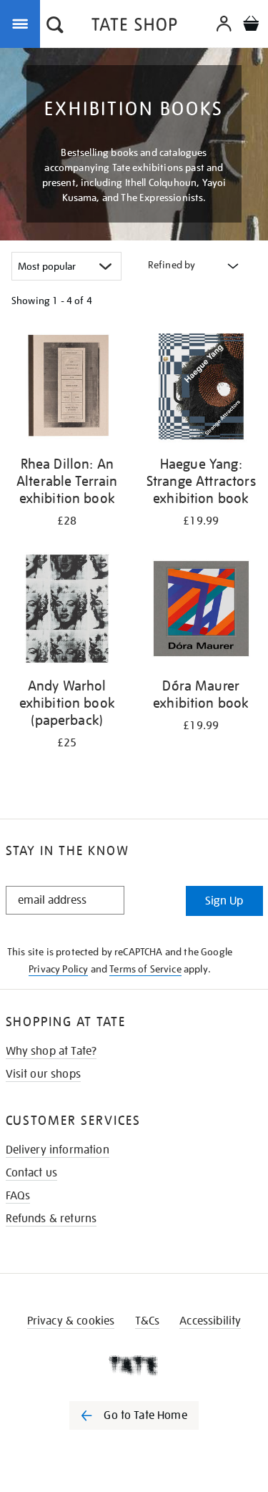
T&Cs (147, 1321)
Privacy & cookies (71, 1321)
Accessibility (210, 1321)
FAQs (18, 1196)
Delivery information (57, 1150)
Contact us (32, 1173)
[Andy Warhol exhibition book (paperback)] (67, 611)
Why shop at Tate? (51, 1051)
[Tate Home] (134, 1365)
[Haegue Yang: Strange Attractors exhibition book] (201, 389)
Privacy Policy (58, 968)
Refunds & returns (51, 1218)
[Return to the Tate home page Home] (134, 27)
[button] (55, 26)
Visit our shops (43, 1074)
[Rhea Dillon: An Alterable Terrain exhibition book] (67, 389)
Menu (23, 23)
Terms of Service (145, 968)
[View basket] (251, 25)
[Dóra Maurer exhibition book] (201, 611)
